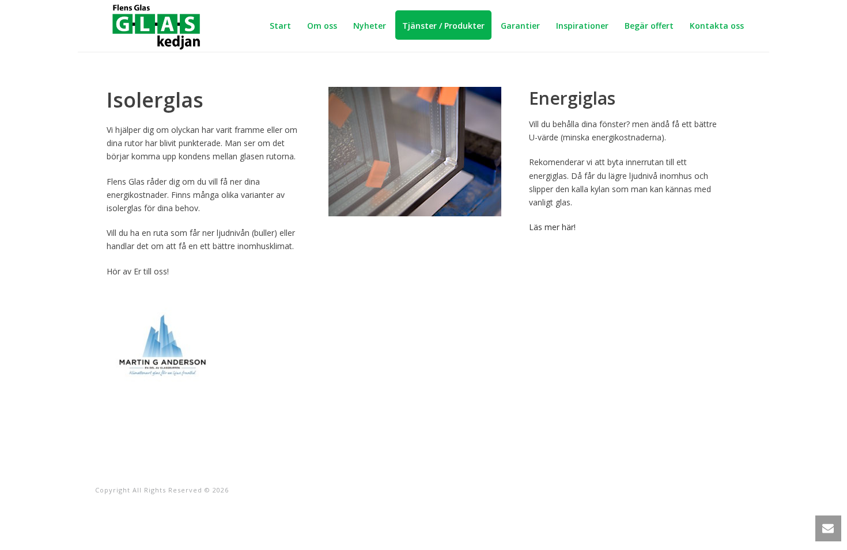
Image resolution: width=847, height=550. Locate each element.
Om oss (322, 25)
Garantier (520, 25)
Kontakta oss (717, 25)
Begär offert (649, 25)
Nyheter (369, 25)
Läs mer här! (552, 226)
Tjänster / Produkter (443, 25)
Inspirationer (582, 25)
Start (280, 25)
